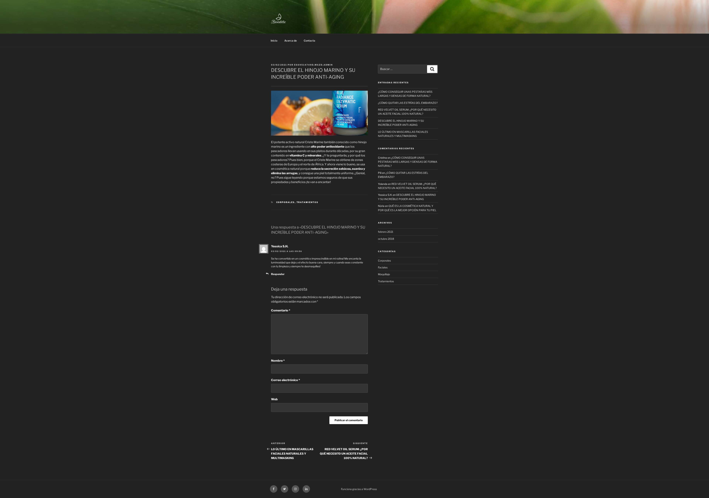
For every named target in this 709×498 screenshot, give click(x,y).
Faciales (383, 267)
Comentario (280, 310)
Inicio (274, 40)
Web (274, 399)
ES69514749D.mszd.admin (313, 65)
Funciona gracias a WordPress (359, 489)
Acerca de (290, 40)
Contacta (309, 40)
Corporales (285, 202)
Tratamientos (307, 202)
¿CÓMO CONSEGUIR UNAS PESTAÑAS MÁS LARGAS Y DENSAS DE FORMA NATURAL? (407, 162)
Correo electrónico (285, 380)
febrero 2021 (385, 231)
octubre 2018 (386, 238)
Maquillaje (384, 274)
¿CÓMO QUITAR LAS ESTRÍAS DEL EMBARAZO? (408, 102)
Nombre (278, 360)
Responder (278, 274)
